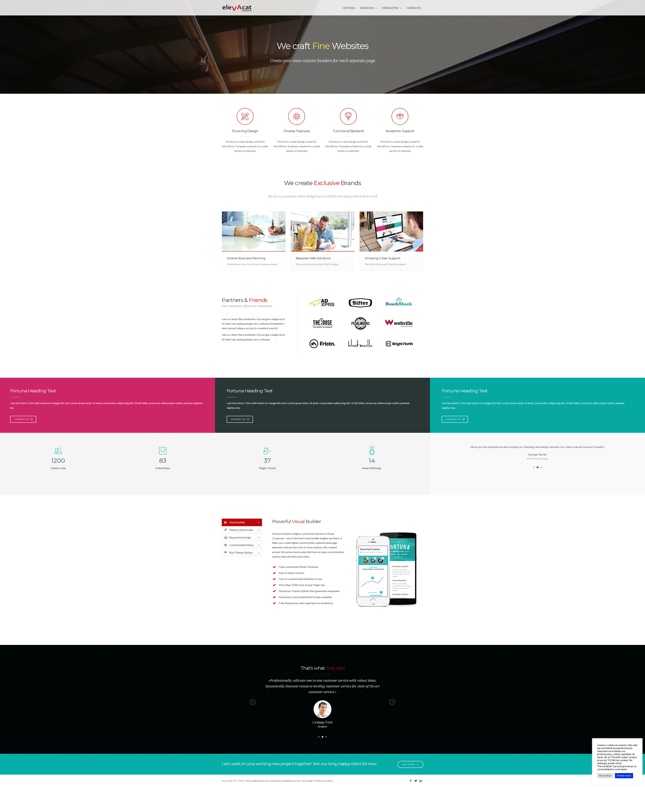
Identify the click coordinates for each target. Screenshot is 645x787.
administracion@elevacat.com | (286, 780)
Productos (390, 8)
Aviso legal (307, 780)
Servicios (367, 8)
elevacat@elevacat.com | (258, 780)
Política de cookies (323, 780)
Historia (349, 8)
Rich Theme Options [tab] (241, 552)
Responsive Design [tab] (240, 537)
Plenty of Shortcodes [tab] (241, 529)
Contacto (414, 8)
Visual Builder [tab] (237, 522)
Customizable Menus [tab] (241, 544)
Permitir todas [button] (624, 775)
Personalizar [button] (605, 775)
